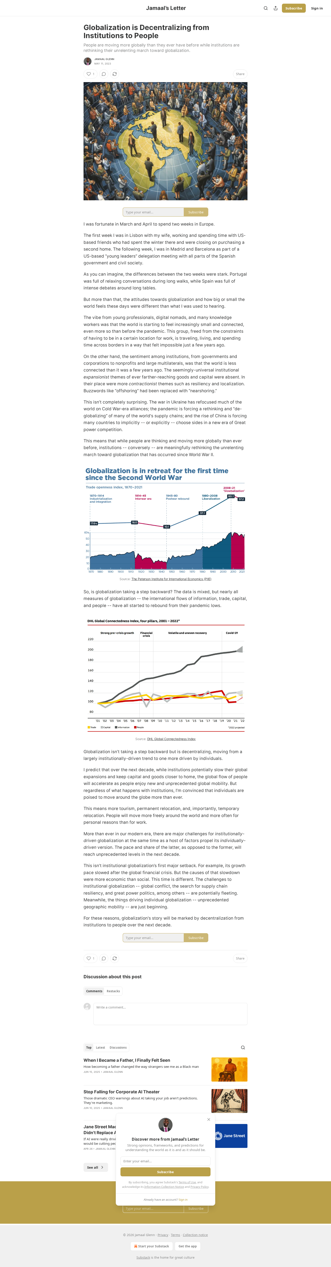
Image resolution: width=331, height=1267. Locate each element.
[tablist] (103, 991)
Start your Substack (153, 1246)
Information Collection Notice (164, 1187)
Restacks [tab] (113, 991)
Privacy (163, 1235)
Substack (143, 1257)
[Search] (265, 8)
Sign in (317, 8)
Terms (175, 1235)
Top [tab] (88, 1047)
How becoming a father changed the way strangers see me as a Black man (141, 1066)
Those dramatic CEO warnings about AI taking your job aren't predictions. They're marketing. (141, 1100)
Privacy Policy (199, 1187)
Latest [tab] (100, 1047)
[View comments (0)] (103, 73)
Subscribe (294, 8)
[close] (208, 1119)
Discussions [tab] (118, 1047)
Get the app (188, 1246)
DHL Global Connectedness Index (171, 739)
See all (92, 1167)
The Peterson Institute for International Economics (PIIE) (171, 579)
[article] (165, 1069)
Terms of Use (187, 1182)
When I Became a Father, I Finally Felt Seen (127, 1060)
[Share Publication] (275, 8)
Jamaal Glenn (104, 59)
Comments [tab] (94, 991)
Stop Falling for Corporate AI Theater (122, 1091)
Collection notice (195, 1235)
